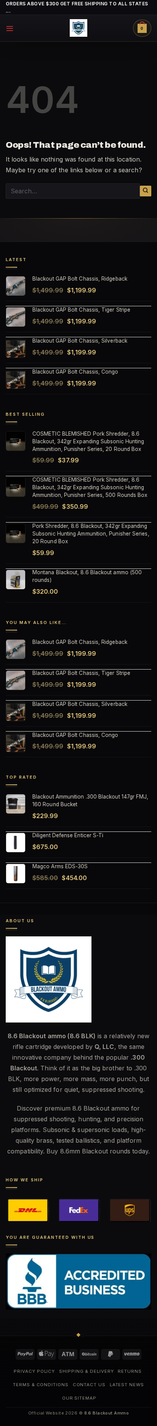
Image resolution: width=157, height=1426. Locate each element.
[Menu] (10, 28)
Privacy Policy (34, 1371)
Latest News (127, 1384)
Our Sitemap (79, 1398)
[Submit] (145, 191)
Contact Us (89, 1384)
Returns (129, 1371)
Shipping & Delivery (86, 1371)
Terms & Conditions (41, 1384)
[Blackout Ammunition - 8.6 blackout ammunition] (78, 28)
